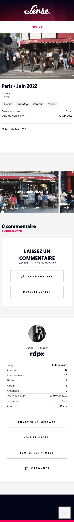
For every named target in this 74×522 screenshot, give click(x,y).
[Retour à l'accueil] (37, 9)
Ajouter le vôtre (12, 231)
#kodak (38, 103)
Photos (37, 26)
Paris (64, 400)
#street (52, 103)
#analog (22, 103)
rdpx (37, 354)
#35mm (7, 103)
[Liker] (66, 41)
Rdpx (5, 97)
